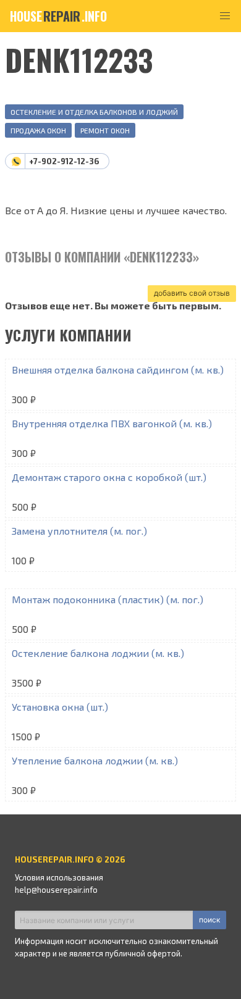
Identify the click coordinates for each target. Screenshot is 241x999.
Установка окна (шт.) (60, 707)
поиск (209, 919)
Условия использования (59, 877)
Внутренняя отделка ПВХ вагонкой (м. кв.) (112, 423)
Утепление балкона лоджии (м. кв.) (95, 760)
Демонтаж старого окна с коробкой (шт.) (109, 477)
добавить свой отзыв (192, 293)
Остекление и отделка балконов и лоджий (94, 111)
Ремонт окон (105, 130)
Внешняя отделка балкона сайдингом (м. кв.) (118, 369)
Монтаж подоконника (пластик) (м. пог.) (107, 599)
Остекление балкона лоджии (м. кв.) (98, 653)
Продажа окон (38, 130)
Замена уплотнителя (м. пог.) (79, 531)
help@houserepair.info (56, 890)
